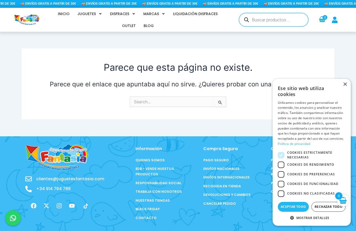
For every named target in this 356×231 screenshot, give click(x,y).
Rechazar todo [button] (328, 206)
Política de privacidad (294, 144)
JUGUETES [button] (86, 13)
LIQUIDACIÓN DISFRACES (195, 13)
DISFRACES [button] (119, 13)
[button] (312, 218)
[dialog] (312, 152)
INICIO (64, 13)
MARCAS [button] (151, 13)
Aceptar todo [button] (293, 206)
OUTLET (129, 25)
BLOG (149, 25)
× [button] (345, 84)
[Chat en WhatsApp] (13, 218)
